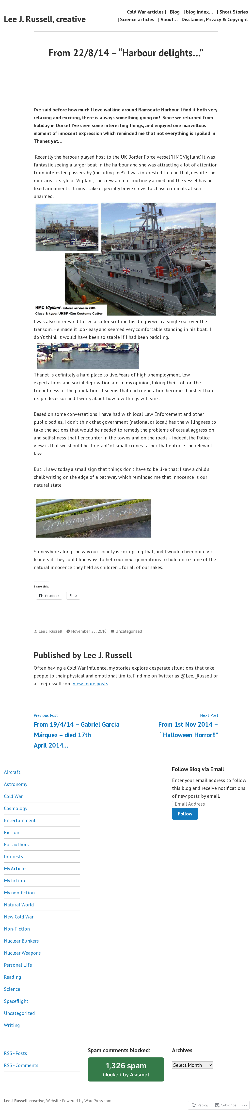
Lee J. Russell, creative (45, 19)
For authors (16, 844)
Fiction (11, 832)
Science (12, 989)
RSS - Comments (21, 1065)
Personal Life (18, 965)
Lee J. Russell (50, 631)
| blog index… (198, 12)
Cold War (13, 796)
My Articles (16, 868)
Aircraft (12, 772)
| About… (168, 19)
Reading (12, 977)
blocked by (133, 1071)
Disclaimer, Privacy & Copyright (215, 19)
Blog (175, 12)
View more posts (90, 683)
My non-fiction (19, 892)
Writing (12, 1025)
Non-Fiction (17, 929)
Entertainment (20, 820)
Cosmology (15, 808)
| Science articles (136, 19)
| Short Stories (232, 12)
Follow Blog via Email (198, 769)
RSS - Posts (15, 1053)
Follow (185, 814)
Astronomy (15, 784)
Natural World (19, 905)
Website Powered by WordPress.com (78, 1100)
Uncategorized (128, 631)
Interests (13, 856)
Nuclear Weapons (22, 953)
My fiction (14, 880)
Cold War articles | (146, 12)
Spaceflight (16, 1001)
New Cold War (18, 917)
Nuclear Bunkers (21, 941)
